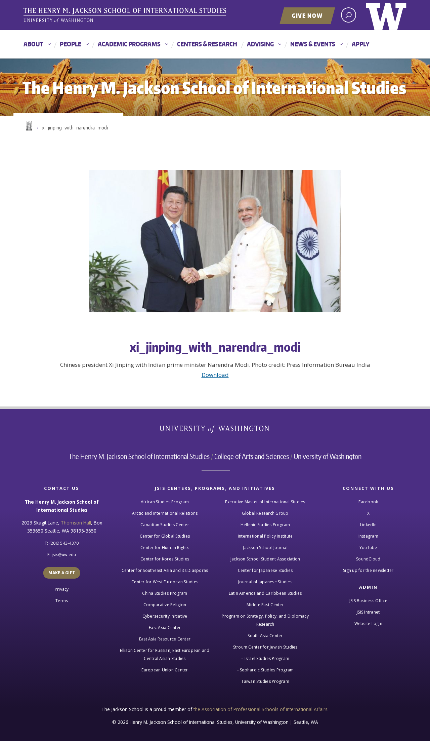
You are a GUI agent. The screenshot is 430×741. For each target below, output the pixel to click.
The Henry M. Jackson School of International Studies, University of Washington (126, 15)
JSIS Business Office (368, 600)
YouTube (368, 547)
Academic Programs (129, 44)
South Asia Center (265, 635)
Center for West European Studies (164, 582)
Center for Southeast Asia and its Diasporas (165, 570)
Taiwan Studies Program (265, 681)
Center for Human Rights (164, 547)
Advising (260, 44)
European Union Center (164, 670)
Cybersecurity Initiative (164, 616)
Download (215, 375)
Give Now (307, 15)
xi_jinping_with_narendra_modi (75, 127)
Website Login (368, 623)
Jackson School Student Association (265, 559)
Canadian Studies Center (164, 525)
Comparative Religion (164, 605)
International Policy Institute (265, 536)
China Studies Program (164, 593)
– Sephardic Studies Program (265, 670)
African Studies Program (165, 502)
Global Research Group (265, 513)
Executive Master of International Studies (265, 502)
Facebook (368, 502)
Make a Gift (61, 573)
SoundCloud (368, 559)
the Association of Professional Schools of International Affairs (261, 709)
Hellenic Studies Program (265, 525)
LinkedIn (368, 525)
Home (29, 126)
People (70, 44)
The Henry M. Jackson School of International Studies (139, 456)
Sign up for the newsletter (368, 570)
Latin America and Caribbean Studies (265, 593)
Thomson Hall (76, 522)
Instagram (368, 536)
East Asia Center (165, 627)
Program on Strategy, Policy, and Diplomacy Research (265, 620)
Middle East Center (265, 605)
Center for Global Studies (165, 536)
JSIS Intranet (368, 612)
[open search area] (348, 15)
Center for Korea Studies (164, 559)
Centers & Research (207, 44)
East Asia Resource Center (164, 639)
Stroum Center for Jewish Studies (265, 647)
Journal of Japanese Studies (265, 582)
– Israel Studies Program (265, 658)
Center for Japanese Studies (265, 570)
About (33, 44)
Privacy (62, 589)
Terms (61, 600)
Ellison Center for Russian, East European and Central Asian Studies (164, 654)
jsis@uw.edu (64, 554)
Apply (361, 44)
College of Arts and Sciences (251, 456)
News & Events (312, 44)
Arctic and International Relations (165, 513)
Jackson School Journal (265, 547)
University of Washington (386, 15)
